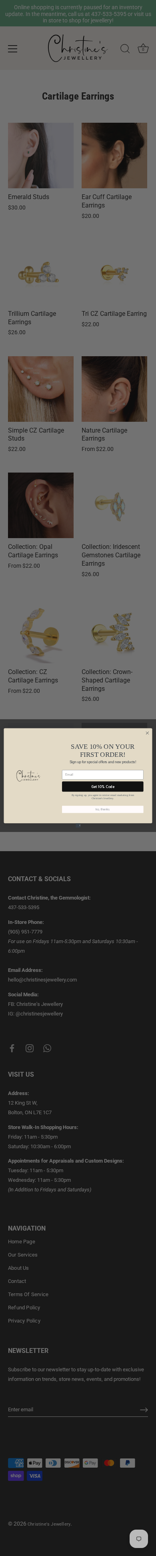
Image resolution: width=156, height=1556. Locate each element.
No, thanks (103, 809)
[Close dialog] (147, 733)
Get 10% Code (102, 786)
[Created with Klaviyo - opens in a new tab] (78, 825)
